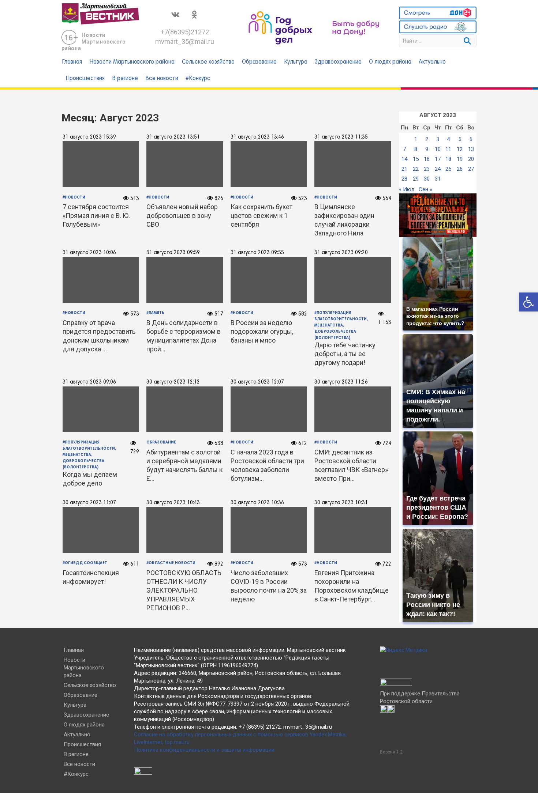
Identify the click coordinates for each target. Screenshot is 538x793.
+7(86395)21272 (185, 32)
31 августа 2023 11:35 (341, 137)
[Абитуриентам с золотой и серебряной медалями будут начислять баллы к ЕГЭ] (185, 409)
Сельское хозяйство (208, 62)
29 (416, 178)
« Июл (406, 189)
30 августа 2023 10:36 (257, 503)
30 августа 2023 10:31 (341, 503)
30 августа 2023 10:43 (173, 503)
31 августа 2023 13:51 (173, 137)
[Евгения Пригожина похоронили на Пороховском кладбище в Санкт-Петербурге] (353, 530)
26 (460, 169)
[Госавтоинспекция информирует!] (100, 530)
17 (438, 159)
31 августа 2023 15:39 (89, 137)
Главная (72, 62)
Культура (295, 62)
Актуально (432, 62)
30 (427, 178)
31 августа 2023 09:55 (257, 253)
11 (448, 149)
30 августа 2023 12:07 (257, 382)
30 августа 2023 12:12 (173, 382)
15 (416, 159)
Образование (259, 62)
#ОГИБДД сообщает (85, 563)
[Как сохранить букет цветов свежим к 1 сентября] (268, 164)
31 (438, 178)
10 (438, 149)
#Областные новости (170, 563)
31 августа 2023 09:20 (341, 253)
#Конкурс (198, 78)
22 (416, 169)
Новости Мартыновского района (93, 41)
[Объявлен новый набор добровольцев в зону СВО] (185, 164)
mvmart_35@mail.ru (184, 41)
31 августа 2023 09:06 (89, 382)
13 (471, 149)
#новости (74, 197)
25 (448, 169)
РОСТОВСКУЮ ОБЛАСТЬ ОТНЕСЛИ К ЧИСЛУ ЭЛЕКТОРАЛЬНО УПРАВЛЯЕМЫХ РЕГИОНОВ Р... (183, 590)
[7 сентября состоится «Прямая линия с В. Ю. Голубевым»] (100, 164)
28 (404, 178)
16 (427, 159)
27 (471, 169)
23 (427, 169)
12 (460, 149)
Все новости (161, 78)
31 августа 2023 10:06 (89, 253)
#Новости (325, 197)
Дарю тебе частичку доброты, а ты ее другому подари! (345, 353)
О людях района (390, 62)
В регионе (125, 78)
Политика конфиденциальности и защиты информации (204, 750)
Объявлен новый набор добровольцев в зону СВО (182, 215)
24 (438, 169)
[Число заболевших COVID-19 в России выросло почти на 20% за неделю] (268, 530)
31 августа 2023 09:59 (173, 253)
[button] (528, 301)
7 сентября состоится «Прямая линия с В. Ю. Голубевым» (96, 215)
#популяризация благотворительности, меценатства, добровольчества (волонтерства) (341, 325)
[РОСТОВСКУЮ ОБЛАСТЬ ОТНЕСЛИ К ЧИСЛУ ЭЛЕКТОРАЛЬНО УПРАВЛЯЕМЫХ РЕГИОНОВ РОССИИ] (185, 530)
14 (404, 159)
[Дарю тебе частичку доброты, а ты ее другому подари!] (353, 280)
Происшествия (85, 78)
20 (471, 159)
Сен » (425, 189)
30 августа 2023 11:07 (89, 503)
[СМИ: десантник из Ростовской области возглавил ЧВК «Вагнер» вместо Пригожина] (353, 409)
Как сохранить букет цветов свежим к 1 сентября (261, 215)
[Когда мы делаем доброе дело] (100, 409)
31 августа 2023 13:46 (257, 137)
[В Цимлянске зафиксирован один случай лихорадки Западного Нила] (353, 164)
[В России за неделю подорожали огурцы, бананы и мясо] (268, 280)
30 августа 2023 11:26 (341, 382)
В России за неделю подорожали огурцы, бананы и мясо (262, 331)
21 (404, 169)
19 (460, 159)
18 (448, 159)
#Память (155, 313)
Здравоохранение (338, 62)
